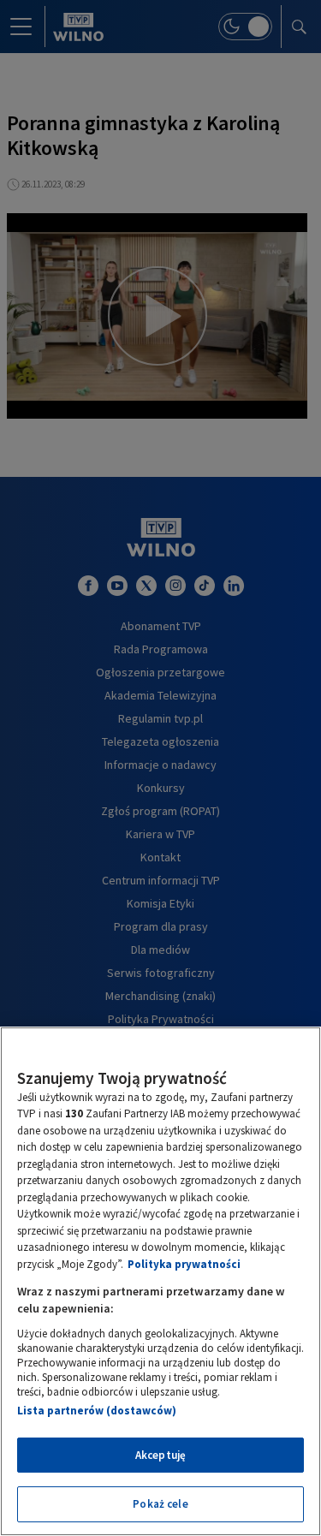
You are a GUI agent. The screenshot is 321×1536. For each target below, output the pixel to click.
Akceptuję (160, 1455)
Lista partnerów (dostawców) (96, 1410)
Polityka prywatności (184, 1264)
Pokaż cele (160, 1504)
